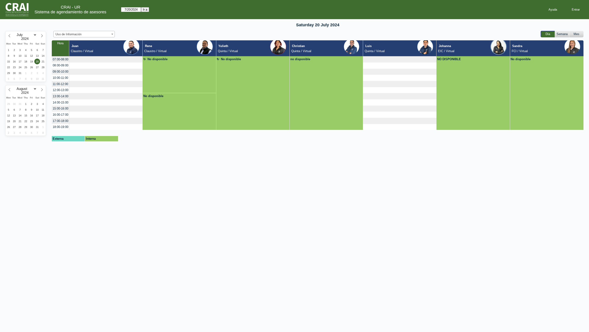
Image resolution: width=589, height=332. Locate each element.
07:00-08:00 (60, 59)
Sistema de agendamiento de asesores (70, 12)
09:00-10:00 (60, 71)
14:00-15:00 (60, 102)
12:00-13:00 (60, 90)
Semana (562, 34)
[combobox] (84, 34)
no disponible (300, 59)
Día (548, 34)
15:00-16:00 (60, 108)
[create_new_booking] (105, 59)
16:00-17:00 (60, 114)
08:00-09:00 (60, 65)
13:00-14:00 (60, 96)
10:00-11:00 (60, 78)
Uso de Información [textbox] (68, 34)
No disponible (157, 59)
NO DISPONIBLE (449, 59)
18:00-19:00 (60, 127)
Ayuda (553, 9)
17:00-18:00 (60, 121)
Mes (576, 34)
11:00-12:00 (60, 84)
